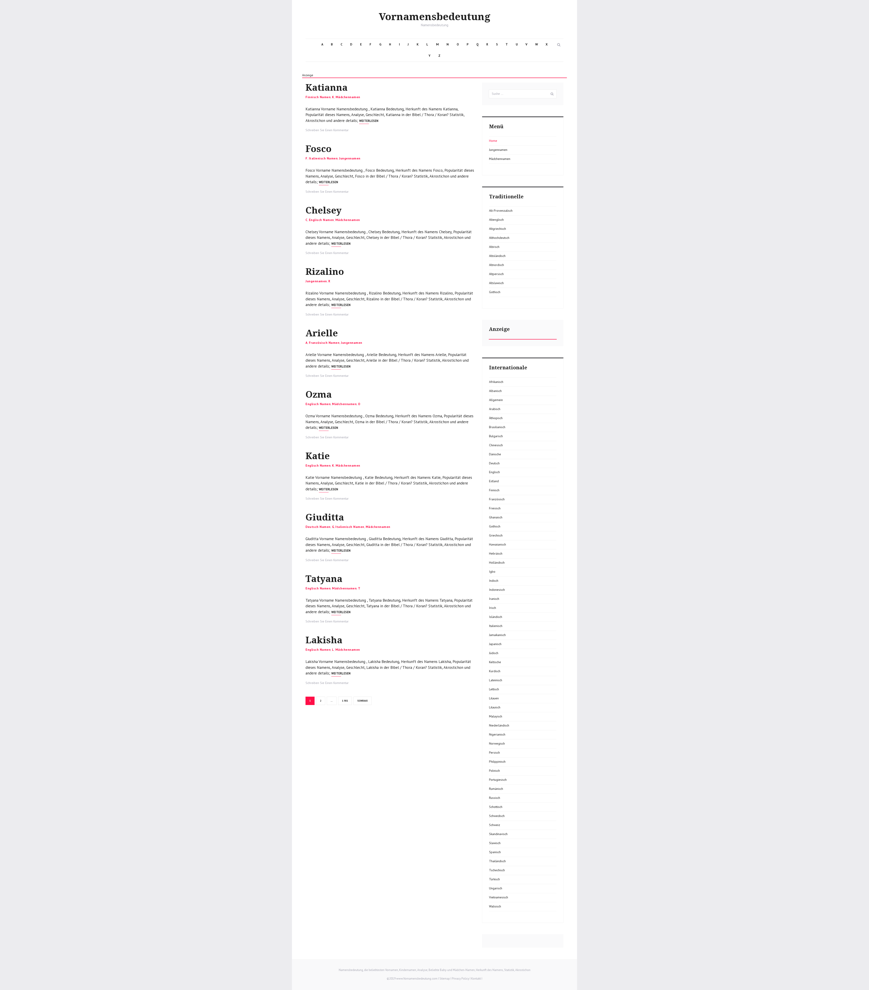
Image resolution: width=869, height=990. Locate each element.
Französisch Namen (324, 343)
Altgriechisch (497, 229)
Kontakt (476, 979)
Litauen (494, 698)
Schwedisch (497, 816)
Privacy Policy (460, 979)
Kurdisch (494, 671)
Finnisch (494, 490)
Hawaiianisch (497, 544)
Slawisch (495, 843)
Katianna (327, 87)
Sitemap (444, 979)
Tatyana (324, 579)
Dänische (495, 454)
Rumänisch (496, 789)
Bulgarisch (496, 436)
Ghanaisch (495, 517)
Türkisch (494, 879)
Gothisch (494, 292)
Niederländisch (499, 725)
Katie (318, 456)
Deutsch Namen (318, 527)
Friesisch (495, 508)
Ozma (319, 394)
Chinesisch (496, 445)
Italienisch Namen (323, 158)
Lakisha (324, 640)
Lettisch (494, 689)
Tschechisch (497, 870)
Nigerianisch (497, 734)
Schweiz (494, 825)
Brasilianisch (497, 427)
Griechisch (496, 535)
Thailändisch (497, 861)
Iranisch (494, 599)
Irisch (492, 608)
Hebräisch (495, 553)
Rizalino (325, 271)
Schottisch (495, 807)
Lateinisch (495, 680)
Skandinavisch (498, 834)
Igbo (492, 572)
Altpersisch (496, 274)
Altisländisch (497, 256)
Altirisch (494, 247)
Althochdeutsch (499, 238)
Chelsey (323, 210)
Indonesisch (497, 590)
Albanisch (495, 391)
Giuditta (325, 517)
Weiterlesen (368, 121)
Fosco (319, 149)
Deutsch (494, 463)
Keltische (495, 662)
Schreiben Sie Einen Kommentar (327, 130)
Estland (494, 481)
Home (493, 141)
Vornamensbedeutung (434, 17)
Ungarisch (495, 888)
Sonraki (362, 700)
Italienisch (495, 626)
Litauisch (494, 707)
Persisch (494, 752)
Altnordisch (496, 265)
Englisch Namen (321, 220)
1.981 (345, 700)
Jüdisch (493, 653)
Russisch (494, 798)
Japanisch (495, 644)
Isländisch (495, 617)
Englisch (494, 472)
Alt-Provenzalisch (501, 211)
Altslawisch (496, 283)
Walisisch (495, 906)
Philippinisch (497, 762)
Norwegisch (497, 743)
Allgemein (496, 400)
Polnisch (494, 771)
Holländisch (497, 562)
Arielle (322, 333)
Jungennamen (349, 158)
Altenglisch (496, 220)
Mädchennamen (348, 97)
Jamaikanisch (497, 635)
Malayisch (495, 716)
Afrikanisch (496, 382)
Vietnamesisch (498, 897)
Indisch (493, 581)
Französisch (497, 499)
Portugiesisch (498, 780)
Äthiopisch (496, 418)
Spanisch (495, 852)
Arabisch (494, 409)
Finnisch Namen (318, 97)
